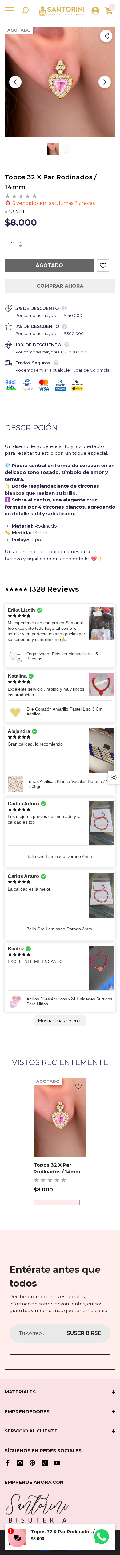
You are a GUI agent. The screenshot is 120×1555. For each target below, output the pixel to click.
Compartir (106, 36)
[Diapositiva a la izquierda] (15, 82)
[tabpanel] (60, 1141)
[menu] (9, 10)
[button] (25, 10)
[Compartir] (106, 36)
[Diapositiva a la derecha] (104, 82)
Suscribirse (84, 1333)
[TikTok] (45, 1463)
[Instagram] (20, 1463)
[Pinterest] (32, 1463)
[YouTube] (57, 1463)
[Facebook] (8, 1463)
